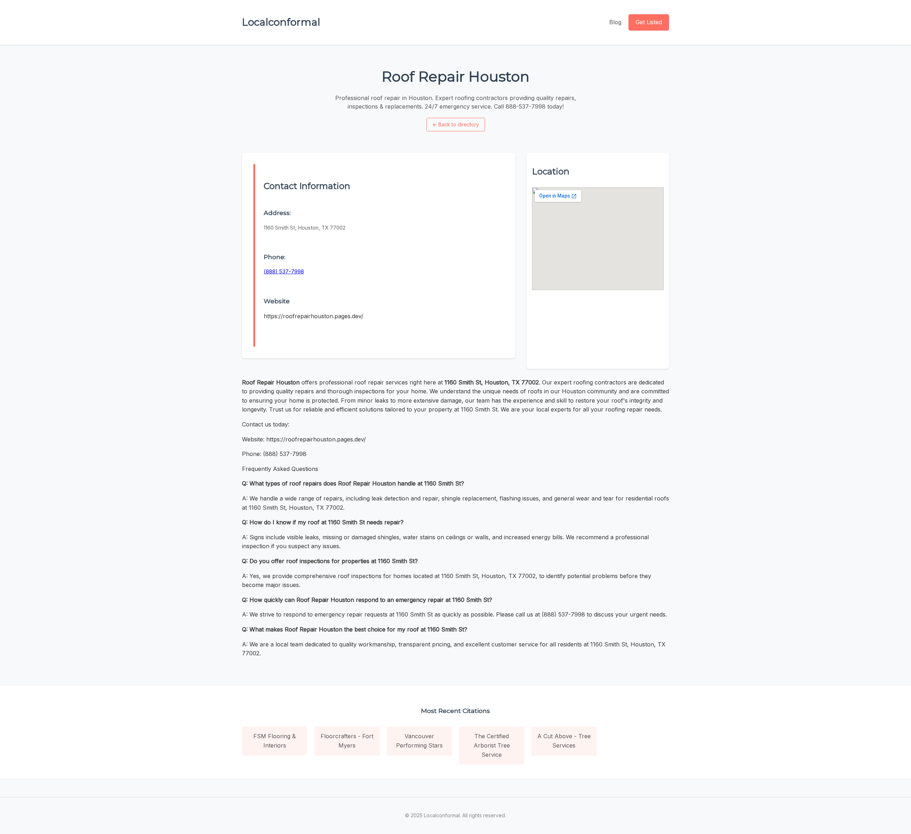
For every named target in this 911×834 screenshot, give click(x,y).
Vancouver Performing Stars (419, 741)
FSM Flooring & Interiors (274, 741)
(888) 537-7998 (284, 271)
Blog (615, 22)
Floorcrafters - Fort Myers (347, 741)
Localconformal (281, 22)
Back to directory (455, 124)
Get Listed (649, 22)
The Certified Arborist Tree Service (492, 745)
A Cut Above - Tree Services (564, 741)
